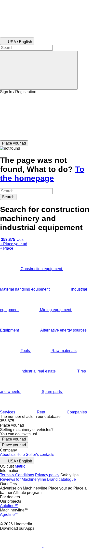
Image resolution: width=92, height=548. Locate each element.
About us (7, 454)
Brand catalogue (61, 479)
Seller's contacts (40, 454)
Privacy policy (47, 475)
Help (20, 454)
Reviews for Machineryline (23, 479)
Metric (20, 466)
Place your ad (14, 439)
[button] (46, 117)
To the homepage (42, 174)
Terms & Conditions (17, 475)
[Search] (39, 70)
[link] (46, 421)
